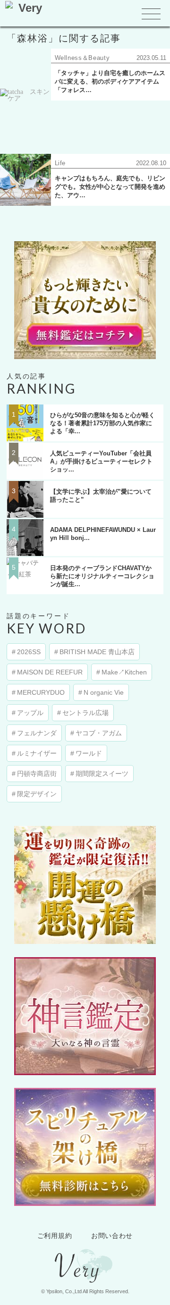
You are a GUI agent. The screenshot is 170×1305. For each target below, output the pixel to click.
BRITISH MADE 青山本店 (97, 652)
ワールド (89, 753)
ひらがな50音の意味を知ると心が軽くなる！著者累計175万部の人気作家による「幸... (102, 423)
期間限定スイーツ (102, 773)
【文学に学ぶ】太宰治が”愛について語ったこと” (101, 495)
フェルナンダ (37, 733)
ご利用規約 (54, 1235)
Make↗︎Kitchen (124, 672)
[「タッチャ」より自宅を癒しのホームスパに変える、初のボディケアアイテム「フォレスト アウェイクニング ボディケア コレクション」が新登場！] (25, 115)
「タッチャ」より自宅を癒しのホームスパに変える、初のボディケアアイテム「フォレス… (110, 81)
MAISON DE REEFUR (50, 672)
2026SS (29, 652)
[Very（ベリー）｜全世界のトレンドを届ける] (85, 1280)
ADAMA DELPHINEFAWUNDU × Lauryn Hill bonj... (103, 533)
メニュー (151, 14)
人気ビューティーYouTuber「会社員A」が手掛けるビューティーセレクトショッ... (101, 461)
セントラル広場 (85, 712)
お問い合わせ (112, 1235)
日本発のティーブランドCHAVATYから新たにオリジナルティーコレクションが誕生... (102, 576)
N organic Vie (104, 692)
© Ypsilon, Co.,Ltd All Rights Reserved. (85, 1291)
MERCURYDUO (41, 692)
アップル (30, 712)
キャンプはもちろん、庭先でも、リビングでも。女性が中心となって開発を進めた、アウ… (110, 187)
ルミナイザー (37, 753)
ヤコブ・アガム (99, 733)
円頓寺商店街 (37, 773)
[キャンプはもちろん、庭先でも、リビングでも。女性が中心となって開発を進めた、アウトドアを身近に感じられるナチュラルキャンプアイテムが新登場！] (25, 180)
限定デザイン (37, 794)
